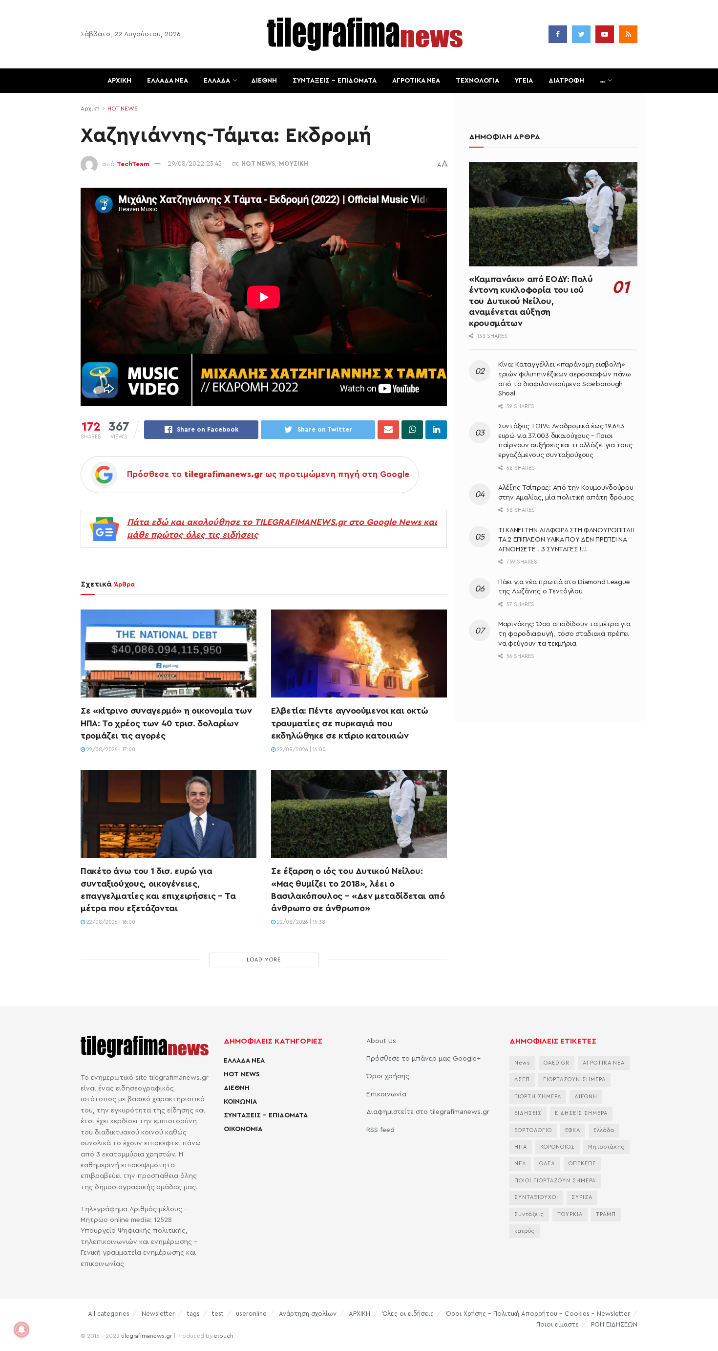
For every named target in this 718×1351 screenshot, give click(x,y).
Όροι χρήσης (387, 1076)
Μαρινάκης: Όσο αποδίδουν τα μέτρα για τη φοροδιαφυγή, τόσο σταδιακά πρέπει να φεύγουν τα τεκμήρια (564, 634)
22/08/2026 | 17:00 (110, 749)
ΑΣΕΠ (522, 1079)
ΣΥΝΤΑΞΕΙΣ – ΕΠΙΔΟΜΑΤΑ (335, 80)
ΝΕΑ (520, 1163)
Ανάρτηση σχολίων (308, 1313)
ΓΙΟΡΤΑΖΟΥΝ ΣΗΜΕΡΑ (574, 1079)
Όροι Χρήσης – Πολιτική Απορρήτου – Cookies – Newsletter (538, 1313)
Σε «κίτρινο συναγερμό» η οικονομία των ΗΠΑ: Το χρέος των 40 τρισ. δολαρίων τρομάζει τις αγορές (166, 723)
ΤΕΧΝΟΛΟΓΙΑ (477, 80)
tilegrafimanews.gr (146, 1336)
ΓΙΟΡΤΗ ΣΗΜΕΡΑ (537, 1096)
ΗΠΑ (520, 1147)
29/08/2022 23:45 (195, 163)
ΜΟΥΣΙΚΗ (293, 163)
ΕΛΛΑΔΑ (217, 80)
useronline (251, 1313)
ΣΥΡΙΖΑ (581, 1197)
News (522, 1063)
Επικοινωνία (386, 1094)
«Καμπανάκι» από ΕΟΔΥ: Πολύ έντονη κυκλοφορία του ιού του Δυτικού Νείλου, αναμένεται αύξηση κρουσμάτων (531, 301)
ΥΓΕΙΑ (524, 80)
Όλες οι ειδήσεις (408, 1313)
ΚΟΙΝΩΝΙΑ (240, 1101)
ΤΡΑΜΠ (606, 1214)
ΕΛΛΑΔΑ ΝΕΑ (167, 80)
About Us (381, 1041)
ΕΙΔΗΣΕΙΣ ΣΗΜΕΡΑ (581, 1113)
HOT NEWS (122, 108)
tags (193, 1313)
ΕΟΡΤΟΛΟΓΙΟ (533, 1130)
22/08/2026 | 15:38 (300, 922)
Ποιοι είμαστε (557, 1324)
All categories (108, 1313)
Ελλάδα (603, 1130)
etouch (223, 1336)
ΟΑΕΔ (547, 1163)
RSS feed (380, 1130)
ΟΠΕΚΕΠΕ (582, 1163)
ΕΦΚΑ (572, 1130)
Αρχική (90, 108)
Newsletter (158, 1313)
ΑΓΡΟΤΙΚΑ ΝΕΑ (416, 80)
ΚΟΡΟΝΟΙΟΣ (557, 1147)
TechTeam (133, 163)
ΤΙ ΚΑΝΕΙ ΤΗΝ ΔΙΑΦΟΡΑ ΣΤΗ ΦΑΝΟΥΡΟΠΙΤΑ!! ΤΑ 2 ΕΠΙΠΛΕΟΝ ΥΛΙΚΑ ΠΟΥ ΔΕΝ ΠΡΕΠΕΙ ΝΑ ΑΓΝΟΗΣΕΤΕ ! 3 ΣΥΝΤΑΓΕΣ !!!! (566, 540)
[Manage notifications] (21, 1329)
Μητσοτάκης (606, 1147)
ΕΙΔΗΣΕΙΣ (528, 1113)
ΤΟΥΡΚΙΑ (570, 1214)
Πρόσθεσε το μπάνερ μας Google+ (423, 1058)
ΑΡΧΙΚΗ (119, 80)
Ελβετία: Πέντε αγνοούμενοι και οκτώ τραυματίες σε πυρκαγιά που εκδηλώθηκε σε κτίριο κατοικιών (349, 723)
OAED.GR (557, 1063)
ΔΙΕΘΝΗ (264, 80)
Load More (264, 959)
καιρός (524, 1231)
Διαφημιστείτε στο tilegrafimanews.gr (427, 1112)
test (218, 1313)
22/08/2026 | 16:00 (300, 749)
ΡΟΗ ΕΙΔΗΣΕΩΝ (614, 1324)
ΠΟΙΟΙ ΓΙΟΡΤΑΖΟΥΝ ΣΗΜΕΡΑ (555, 1180)
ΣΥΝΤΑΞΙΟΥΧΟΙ (536, 1197)
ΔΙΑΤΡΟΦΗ (566, 80)
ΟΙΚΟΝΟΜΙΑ (243, 1129)
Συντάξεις (529, 1214)
